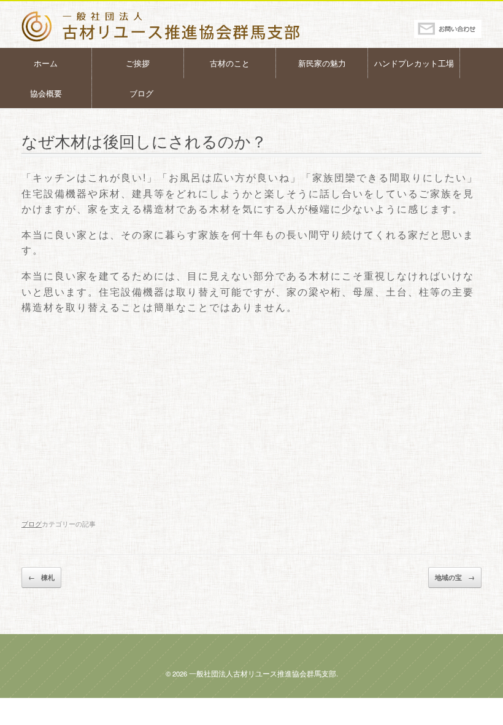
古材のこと (230, 63)
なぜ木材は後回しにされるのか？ (144, 140)
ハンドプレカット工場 (414, 63)
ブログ (141, 93)
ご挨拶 (138, 63)
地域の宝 (455, 577)
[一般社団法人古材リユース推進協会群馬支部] (180, 26)
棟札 (41, 577)
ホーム (46, 63)
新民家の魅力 (322, 63)
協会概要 (46, 93)
